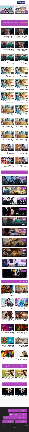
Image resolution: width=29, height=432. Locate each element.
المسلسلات (22, 172)
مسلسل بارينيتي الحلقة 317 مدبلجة (22, 127)
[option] (21, 10)
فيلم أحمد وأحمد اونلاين (8, 358)
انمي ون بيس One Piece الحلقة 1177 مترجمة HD (8, 165)
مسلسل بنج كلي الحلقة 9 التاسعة (8, 62)
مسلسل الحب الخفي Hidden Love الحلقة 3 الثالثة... (8, 378)
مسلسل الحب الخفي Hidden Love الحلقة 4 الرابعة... (21, 378)
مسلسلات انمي (23, 414)
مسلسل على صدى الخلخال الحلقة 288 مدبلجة (22, 114)
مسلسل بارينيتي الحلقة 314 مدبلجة (8, 140)
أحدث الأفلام (14, 22)
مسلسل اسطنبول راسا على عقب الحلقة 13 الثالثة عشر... (22, 37)
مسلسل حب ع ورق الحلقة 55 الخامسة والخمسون (22, 152)
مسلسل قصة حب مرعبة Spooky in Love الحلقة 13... (21, 396)
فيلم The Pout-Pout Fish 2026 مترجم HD (22, 307)
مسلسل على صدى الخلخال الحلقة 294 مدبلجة (22, 75)
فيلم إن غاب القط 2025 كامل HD (22, 294)
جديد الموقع (23, 22)
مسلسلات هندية (22, 418)
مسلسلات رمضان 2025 (8, 421)
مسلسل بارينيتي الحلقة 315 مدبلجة (22, 140)
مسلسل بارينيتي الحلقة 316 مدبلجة (8, 127)
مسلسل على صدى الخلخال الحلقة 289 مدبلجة (8, 101)
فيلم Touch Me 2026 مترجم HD (8, 333)
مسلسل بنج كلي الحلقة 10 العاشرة (22, 62)
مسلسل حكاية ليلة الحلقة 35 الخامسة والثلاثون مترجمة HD (7, 320)
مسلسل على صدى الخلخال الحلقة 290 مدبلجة (22, 101)
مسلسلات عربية (23, 411)
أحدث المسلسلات (14, 24)
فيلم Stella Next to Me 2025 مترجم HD (7, 307)
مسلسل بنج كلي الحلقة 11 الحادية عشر (8, 50)
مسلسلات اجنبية (12, 418)
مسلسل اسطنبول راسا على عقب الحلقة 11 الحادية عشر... (21, 50)
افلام (5, 418)
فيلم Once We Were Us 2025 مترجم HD (22, 346)
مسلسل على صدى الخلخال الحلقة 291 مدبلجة (8, 88)
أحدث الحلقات (6, 22)
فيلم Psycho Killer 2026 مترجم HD (22, 333)
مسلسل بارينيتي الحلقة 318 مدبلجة (8, 114)
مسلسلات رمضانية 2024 (21, 421)
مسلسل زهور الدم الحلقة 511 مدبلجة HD (21, 320)
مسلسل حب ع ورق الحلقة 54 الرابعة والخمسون (8, 152)
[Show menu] (26, 2)
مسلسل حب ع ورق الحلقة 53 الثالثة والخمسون (22, 165)
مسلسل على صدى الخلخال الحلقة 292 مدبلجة (22, 88)
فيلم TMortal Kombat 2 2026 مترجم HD (7, 294)
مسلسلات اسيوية (13, 411)
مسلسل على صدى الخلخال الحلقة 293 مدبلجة (8, 75)
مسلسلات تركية (13, 414)
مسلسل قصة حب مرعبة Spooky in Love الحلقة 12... (8, 396)
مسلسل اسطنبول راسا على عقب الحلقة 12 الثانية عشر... (8, 37)
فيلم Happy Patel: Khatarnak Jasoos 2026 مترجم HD (7, 346)
